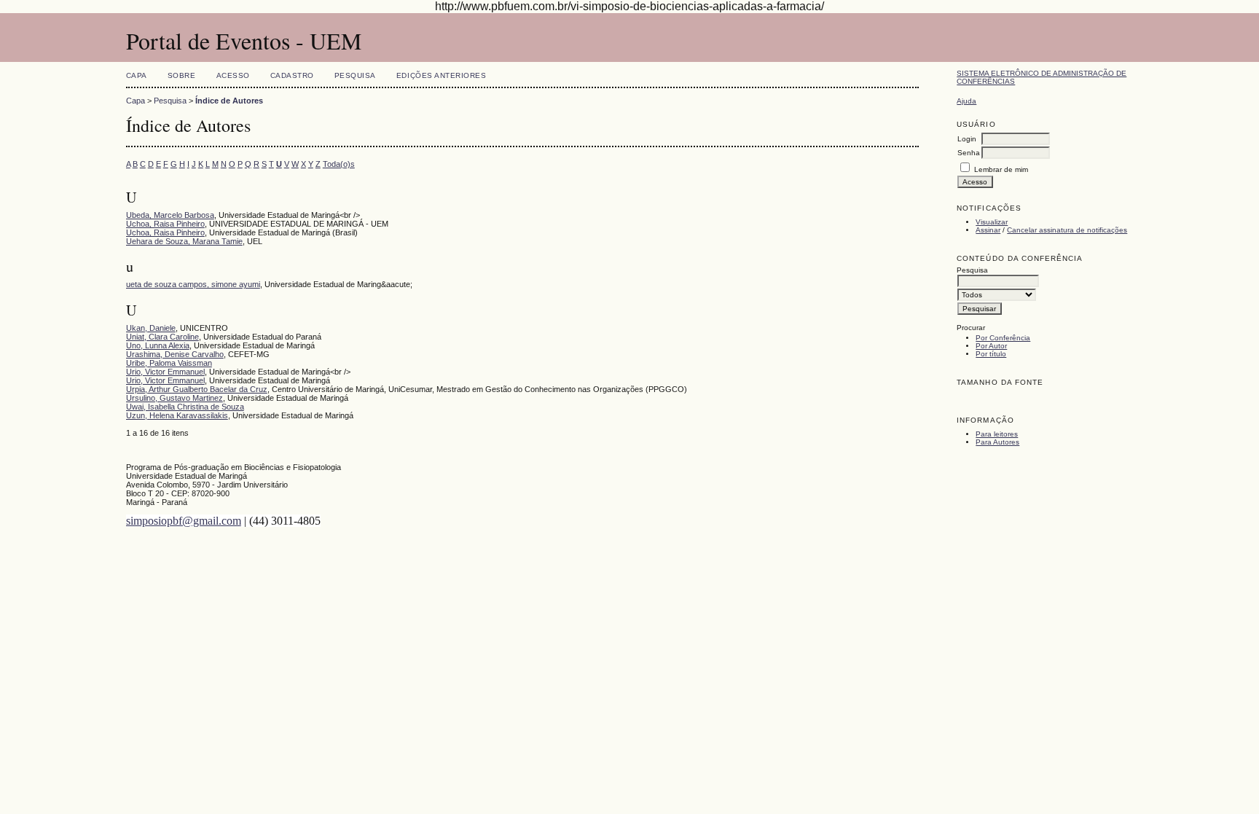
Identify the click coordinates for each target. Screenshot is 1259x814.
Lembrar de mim (1001, 169)
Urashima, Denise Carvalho (175, 354)
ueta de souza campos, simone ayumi (193, 284)
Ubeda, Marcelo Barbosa (170, 215)
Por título (991, 354)
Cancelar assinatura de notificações (1067, 230)
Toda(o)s (339, 164)
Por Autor (991, 346)
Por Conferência (1003, 338)
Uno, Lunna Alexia (157, 345)
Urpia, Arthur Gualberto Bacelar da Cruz (196, 389)
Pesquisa (355, 75)
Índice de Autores (229, 100)
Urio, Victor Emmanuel (165, 371)
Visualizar (992, 222)
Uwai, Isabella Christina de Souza (185, 406)
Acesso (233, 75)
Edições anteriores (441, 75)
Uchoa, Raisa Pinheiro (165, 223)
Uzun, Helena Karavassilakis (177, 415)
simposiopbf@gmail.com (183, 520)
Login (966, 139)
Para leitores (997, 434)
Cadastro (292, 75)
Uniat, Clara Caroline (162, 336)
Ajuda (966, 101)
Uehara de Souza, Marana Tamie (184, 241)
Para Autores (997, 442)
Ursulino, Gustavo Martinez (174, 398)
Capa (136, 75)
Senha (968, 153)
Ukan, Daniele (151, 328)
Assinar (988, 230)
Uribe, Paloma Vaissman (169, 363)
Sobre (182, 75)
